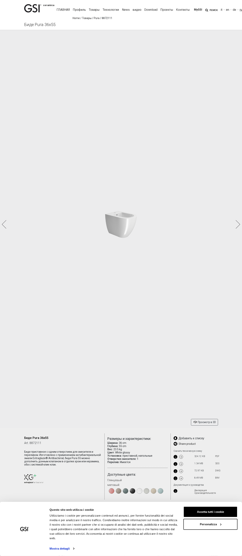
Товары (87, 18)
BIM (217, 477)
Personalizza (208, 524)
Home (76, 18)
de (234, 10)
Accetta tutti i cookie (210, 511)
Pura (96, 18)
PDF (217, 456)
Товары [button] (94, 10)
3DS (217, 463)
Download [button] (150, 10)
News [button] (126, 10)
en (227, 10)
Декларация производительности (205, 492)
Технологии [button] (111, 10)
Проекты (166, 10)
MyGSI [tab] (198, 9)
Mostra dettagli (60, 548)
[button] (237, 224)
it (221, 10)
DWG (217, 470)
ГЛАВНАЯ (63, 10)
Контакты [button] (183, 10)
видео (137, 10)
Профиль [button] (79, 10)
